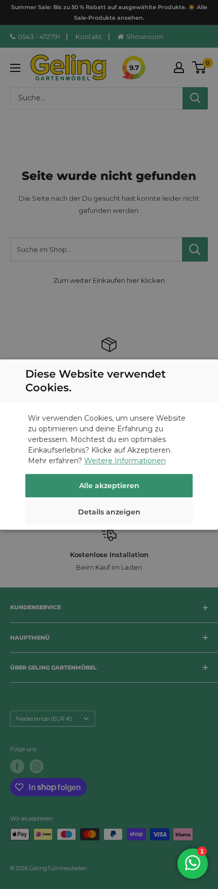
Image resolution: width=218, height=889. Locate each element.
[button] (109, 513)
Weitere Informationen (125, 460)
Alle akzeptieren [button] (109, 485)
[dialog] (109, 444)
